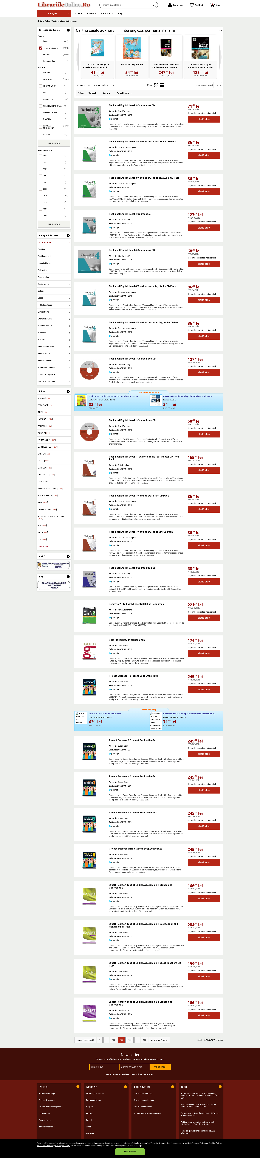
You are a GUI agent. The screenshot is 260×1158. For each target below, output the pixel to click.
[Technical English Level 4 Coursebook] (89, 236)
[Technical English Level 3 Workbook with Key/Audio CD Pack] (89, 164)
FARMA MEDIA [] (47, 440)
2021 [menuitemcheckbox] (54, 156)
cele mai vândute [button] (100, 85)
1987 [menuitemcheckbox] (54, 169)
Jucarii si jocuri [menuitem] (44, 263)
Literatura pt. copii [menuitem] (46, 319)
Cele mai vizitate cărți (143, 1107)
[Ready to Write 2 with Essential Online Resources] (89, 626)
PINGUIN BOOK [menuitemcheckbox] (54, 86)
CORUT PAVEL (44, 482)
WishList (199, 5)
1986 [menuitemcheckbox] (54, 209)
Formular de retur (93, 1100)
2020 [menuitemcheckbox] (55, 189)
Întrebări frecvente (46, 1127)
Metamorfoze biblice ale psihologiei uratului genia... (188, 396)
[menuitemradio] (156, 85)
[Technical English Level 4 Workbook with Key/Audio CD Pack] (89, 308)
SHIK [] (43, 502)
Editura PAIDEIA (169, 400)
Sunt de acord (130, 1151)
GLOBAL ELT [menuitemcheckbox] (55, 135)
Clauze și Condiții (62, 1145)
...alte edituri (43, 546)
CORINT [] (44, 433)
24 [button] (216, 85)
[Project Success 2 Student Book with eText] (89, 762)
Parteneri (90, 1133)
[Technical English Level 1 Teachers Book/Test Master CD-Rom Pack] (89, 479)
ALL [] (42, 539)
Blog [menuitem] (120, 13)
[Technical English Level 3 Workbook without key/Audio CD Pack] (89, 200)
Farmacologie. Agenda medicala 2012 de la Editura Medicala (199, 1114)
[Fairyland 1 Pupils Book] (132, 48)
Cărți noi (89, 1107)
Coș (216, 4)
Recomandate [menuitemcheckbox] (55, 61)
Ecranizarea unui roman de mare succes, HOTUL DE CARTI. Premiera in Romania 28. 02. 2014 (201, 1095)
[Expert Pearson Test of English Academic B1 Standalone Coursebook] (89, 907)
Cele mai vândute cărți (143, 1093)
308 (144, 1040)
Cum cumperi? (45, 1113)
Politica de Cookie (207, 1143)
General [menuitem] (92, 93)
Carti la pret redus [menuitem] (45, 256)
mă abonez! (160, 1066)
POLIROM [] (45, 426)
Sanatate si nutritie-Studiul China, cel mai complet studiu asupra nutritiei (198, 1105)
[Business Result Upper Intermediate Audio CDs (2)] (200, 48)
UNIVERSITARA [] (47, 509)
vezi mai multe (54, 143)
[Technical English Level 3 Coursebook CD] (89, 127)
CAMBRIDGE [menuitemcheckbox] (55, 99)
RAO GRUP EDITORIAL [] (50, 488)
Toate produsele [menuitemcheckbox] (56, 48)
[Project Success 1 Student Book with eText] (89, 698)
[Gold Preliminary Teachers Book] (89, 662)
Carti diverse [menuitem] (43, 284)
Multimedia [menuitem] (43, 339)
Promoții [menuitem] (91, 13)
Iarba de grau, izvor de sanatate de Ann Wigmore (198, 1132)
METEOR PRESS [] (48, 495)
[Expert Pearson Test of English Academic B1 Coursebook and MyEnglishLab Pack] (89, 946)
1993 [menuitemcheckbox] (54, 202)
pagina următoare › (159, 1040)
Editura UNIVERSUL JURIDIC (174, 717)
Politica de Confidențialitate (50, 1107)
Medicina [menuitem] (42, 333)
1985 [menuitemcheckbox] (54, 216)
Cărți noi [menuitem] (78, 13)
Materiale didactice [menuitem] (46, 367)
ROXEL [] (43, 461)
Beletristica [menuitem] (43, 270)
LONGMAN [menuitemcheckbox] (56, 79)
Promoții (89, 1113)
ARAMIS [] (44, 398)
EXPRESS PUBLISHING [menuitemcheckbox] (56, 127)
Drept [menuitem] (40, 298)
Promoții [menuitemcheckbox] (56, 54)
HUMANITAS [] (46, 475)
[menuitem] (54, 13)
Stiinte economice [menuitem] (46, 347)
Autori (88, 1127)
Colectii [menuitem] (41, 291)
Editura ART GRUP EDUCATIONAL (102, 400)
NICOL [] (43, 532)
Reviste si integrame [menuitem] (46, 381)
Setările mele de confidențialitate (148, 1113)
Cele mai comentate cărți (144, 1100)
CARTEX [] (44, 454)
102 (113, 1040)
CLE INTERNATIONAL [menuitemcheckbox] (55, 106)
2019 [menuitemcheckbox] (55, 196)
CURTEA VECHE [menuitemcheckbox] (54, 112)
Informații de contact (95, 1093)
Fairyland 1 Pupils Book (132, 64)
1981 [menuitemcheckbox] (54, 176)
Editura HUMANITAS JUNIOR (100, 717)
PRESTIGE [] (45, 405)
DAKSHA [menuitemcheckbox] (54, 119)
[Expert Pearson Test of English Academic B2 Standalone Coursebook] (89, 1024)
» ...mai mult (150, 165)
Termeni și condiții (47, 1093)
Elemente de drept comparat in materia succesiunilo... (189, 714)
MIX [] (42, 525)
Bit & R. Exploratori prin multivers (105, 714)
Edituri (89, 1120)
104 (130, 1040)
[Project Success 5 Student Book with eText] (89, 835)
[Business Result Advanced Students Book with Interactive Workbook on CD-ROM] (166, 48)
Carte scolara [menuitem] (43, 277)
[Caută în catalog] (154, 5)
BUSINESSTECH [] (48, 447)
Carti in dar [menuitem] (42, 249)
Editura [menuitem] (106, 93)
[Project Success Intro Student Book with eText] (89, 871)
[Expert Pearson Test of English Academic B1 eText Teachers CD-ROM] (89, 985)
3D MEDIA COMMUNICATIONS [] (51, 517)
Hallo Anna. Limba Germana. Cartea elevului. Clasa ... (114, 396)
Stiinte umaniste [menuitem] (45, 360)
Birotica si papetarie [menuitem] (46, 374)
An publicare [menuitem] (123, 93)
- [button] (68, 30)
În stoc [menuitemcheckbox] (55, 41)
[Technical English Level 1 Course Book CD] (89, 381)
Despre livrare (45, 1120)
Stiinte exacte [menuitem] (44, 353)
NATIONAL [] (45, 419)
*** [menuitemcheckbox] (54, 92)
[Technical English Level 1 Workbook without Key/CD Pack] (89, 554)
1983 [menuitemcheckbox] (54, 182)
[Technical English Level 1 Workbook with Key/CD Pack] (89, 518)
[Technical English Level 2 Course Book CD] (89, 590)
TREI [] (43, 412)
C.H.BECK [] (45, 468)
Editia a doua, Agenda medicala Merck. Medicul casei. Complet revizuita (198, 1123)
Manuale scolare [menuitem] (45, 326)
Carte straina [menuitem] (44, 242)
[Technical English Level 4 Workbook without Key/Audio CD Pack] (89, 345)
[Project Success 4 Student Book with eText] (89, 798)
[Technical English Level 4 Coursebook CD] (89, 272)
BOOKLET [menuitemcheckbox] (54, 73)
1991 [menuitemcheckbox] (54, 162)
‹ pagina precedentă (85, 1040)
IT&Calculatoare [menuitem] (45, 305)
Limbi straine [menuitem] (43, 312)
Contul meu (178, 5)
